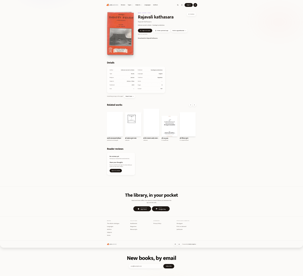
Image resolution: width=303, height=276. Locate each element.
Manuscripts (133, 229)
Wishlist (192, 14)
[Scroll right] (194, 104)
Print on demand (181, 226)
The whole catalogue (113, 223)
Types (129, 5)
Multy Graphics (192, 244)
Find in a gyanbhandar (178, 31)
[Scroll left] (190, 104)
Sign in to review (115, 171)
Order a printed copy (162, 31)
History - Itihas (130, 81)
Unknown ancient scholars (127, 70)
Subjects (137, 5)
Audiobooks (133, 223)
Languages (147, 5)
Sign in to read (146, 31)
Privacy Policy (157, 223)
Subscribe (169, 266)
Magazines (133, 226)
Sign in (189, 5)
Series (108, 235)
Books (132, 74)
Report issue (129, 96)
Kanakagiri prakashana (156, 70)
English (160, 74)
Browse (123, 5)
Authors (155, 5)
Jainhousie (180, 229)
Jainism (132, 77)
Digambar (160, 77)
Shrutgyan (180, 223)
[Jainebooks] (112, 5)
